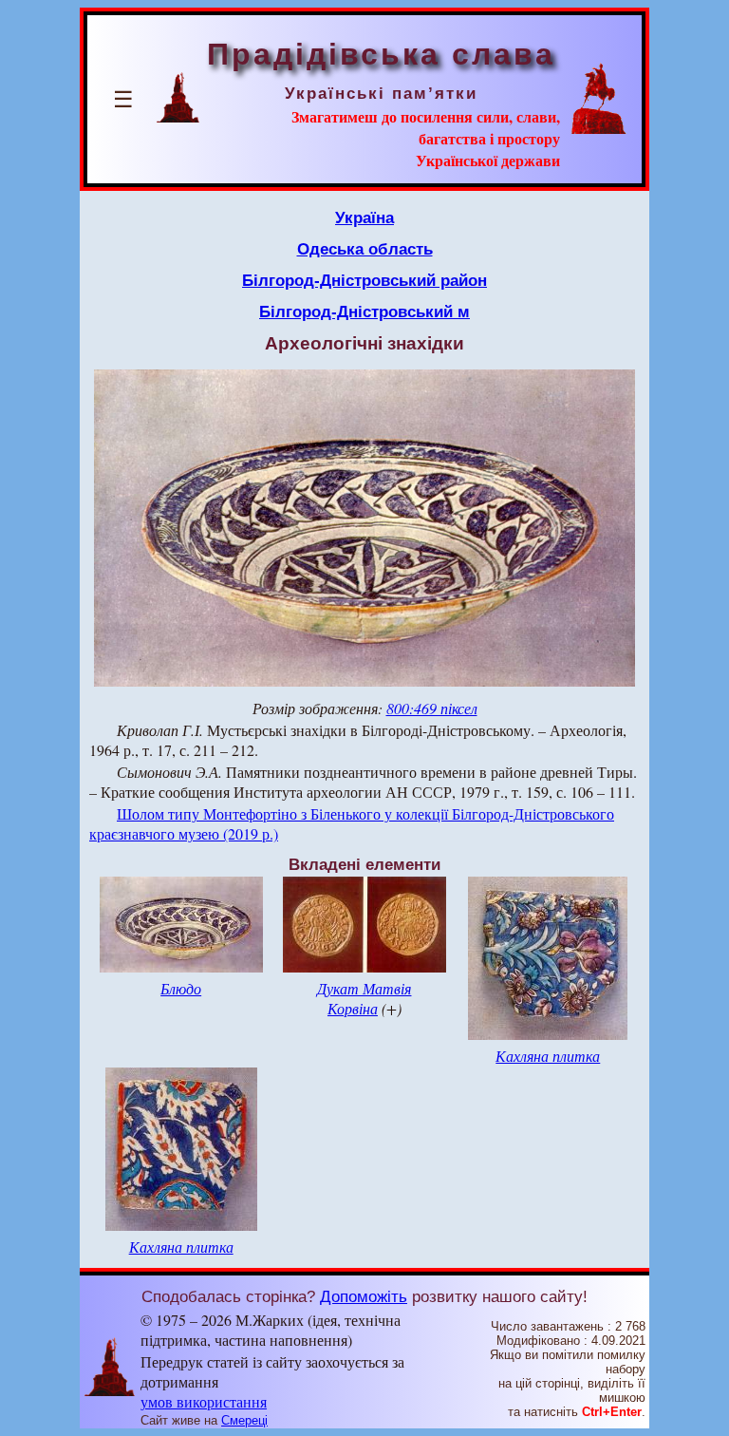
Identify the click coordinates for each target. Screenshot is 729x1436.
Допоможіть (363, 1296)
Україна (364, 217)
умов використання (203, 1401)
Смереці (244, 1420)
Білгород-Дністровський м (364, 311)
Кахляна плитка (547, 1056)
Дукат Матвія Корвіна (364, 998)
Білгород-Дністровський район (364, 280)
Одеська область (365, 248)
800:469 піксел (431, 708)
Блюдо (180, 988)
